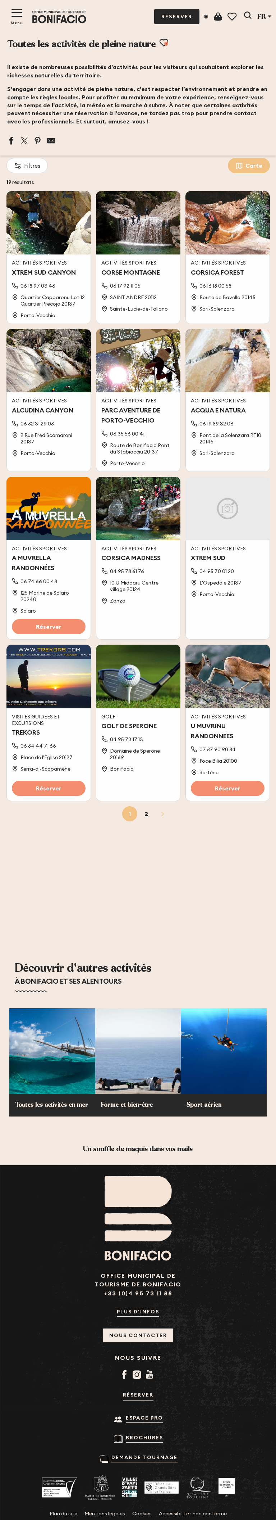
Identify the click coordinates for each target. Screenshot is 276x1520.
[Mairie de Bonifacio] (100, 1487)
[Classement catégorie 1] (226, 1487)
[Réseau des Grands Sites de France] (161, 1487)
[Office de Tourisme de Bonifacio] (59, 17)
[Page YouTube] (150, 1375)
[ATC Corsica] (60, 1487)
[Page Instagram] (138, 1375)
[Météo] (206, 16)
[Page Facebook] (125, 1375)
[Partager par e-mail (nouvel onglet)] (51, 141)
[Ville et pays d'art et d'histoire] (129, 1487)
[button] (248, 16)
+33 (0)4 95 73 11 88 (138, 1293)
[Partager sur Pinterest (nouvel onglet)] (38, 141)
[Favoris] (232, 16)
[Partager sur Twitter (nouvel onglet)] (24, 141)
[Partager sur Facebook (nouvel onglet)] (11, 141)
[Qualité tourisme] (198, 1487)
